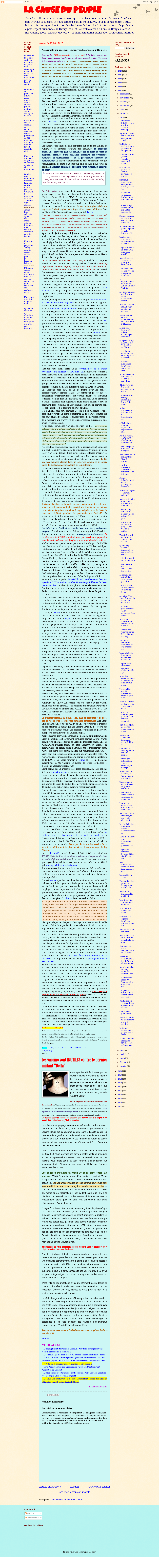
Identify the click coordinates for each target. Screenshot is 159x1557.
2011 (120, 1106)
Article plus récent (50, 1486)
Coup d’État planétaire (125, 1012)
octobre (123, 102)
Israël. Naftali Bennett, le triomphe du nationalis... (126, 774)
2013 (120, 1099)
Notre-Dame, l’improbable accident (126, 894)
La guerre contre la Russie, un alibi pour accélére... (127, 250)
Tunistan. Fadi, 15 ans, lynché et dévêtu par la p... (126, 588)
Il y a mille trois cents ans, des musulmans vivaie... (126, 136)
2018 (120, 1079)
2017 (120, 1083)
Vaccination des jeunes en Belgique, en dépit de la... (126, 884)
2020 (120, 1071)
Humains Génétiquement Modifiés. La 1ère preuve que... (127, 680)
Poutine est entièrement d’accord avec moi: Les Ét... (126, 806)
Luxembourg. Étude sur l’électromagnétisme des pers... (126, 513)
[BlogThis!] (50, 1395)
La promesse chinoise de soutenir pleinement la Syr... (126, 667)
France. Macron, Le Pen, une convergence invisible (126, 219)
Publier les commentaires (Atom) (67, 1499)
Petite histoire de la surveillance (127, 559)
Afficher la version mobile (74, 1492)
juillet (123, 113)
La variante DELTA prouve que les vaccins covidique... (126, 125)
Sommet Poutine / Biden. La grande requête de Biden (126, 159)
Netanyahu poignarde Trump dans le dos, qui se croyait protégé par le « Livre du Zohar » (29, 252)
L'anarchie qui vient (125, 876)
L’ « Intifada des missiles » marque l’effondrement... (127, 828)
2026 (120, 71)
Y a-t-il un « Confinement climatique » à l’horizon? (126, 354)
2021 (120, 91)
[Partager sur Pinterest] (58, 1395)
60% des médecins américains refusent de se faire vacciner (67, 1363)
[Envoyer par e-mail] (48, 1395)
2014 (120, 1095)
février (123, 1062)
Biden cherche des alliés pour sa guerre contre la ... (126, 785)
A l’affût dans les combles (127, 930)
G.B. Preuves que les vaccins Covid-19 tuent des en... (127, 388)
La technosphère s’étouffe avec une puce (126, 448)
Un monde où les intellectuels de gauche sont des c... (127, 377)
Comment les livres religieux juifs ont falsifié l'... (126, 949)
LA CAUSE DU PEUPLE (62, 10)
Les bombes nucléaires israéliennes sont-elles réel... (125, 366)
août (122, 110)
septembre (125, 106)
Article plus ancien (99, 1486)
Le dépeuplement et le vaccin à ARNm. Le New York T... (127, 283)
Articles (30, 1513)
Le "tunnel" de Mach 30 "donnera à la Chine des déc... (126, 982)
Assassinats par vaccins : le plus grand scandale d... (126, 261)
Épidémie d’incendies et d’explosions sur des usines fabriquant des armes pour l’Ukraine (29, 318)
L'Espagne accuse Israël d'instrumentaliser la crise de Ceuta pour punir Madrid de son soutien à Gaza (29, 280)
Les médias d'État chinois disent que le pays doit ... (126, 993)
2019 (120, 1075)
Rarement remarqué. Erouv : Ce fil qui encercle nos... (126, 644)
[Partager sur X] (53, 1395)
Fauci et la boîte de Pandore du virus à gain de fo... (126, 705)
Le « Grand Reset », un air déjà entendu (126, 902)
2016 (120, 1087)
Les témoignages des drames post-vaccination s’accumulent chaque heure (74, 1354)
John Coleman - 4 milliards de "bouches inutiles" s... (127, 458)
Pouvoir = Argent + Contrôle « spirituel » (127, 493)
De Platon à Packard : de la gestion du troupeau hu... (127, 147)
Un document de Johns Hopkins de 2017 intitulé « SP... (126, 229)
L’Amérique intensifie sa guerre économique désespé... (125, 763)
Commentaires (33, 1518)
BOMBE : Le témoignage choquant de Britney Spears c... (126, 184)
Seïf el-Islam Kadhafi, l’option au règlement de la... (126, 427)
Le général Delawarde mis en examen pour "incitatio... (126, 332)
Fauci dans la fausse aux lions (125, 910)
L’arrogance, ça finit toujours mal (29, 300)
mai (122, 1050)
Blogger (92, 1552)
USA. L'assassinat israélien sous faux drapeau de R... (126, 866)
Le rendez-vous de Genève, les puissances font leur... (126, 272)
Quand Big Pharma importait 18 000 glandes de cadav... (127, 549)
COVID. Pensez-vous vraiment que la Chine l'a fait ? (127, 1004)
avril (122, 1054)
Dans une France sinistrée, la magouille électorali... (127, 817)
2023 (120, 83)
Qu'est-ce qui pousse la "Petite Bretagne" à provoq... (125, 171)
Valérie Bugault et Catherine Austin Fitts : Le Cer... (126, 538)
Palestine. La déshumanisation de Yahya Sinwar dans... (126, 959)
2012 (120, 1102)
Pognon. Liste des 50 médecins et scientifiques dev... (126, 693)
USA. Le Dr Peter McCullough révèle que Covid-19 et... (126, 308)
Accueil (74, 1486)
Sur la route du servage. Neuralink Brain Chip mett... (126, 399)
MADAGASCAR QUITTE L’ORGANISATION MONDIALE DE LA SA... (126, 319)
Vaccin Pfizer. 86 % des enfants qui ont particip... (126, 1020)
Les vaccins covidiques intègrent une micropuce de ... (126, 197)
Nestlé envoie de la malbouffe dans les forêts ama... (126, 938)
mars (122, 1058)
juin (122, 117)
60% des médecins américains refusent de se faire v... (126, 469)
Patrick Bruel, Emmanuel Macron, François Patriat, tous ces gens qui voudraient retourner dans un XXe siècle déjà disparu (29, 189)
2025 (120, 75)
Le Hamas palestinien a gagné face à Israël (126, 1031)
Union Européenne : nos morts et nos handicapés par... (126, 413)
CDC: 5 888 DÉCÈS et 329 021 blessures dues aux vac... (127, 728)
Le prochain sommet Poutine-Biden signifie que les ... (126, 854)
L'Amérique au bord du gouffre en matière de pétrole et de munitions (29, 162)
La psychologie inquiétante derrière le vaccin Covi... (126, 656)
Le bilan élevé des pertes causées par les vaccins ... (126, 567)
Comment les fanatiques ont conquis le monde (127, 751)
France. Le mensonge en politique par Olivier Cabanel (126, 716)
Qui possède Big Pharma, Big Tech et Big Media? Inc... (126, 343)
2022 (120, 87)
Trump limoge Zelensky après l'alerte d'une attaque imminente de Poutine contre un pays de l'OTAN (28, 223)
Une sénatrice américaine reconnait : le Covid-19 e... (126, 622)
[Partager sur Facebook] (55, 1395)
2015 (120, 1091)
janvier (123, 1066)
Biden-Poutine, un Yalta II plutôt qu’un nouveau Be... (126, 439)
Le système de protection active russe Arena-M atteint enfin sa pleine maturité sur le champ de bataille (29, 102)
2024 (120, 79)
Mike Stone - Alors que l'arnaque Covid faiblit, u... (126, 739)
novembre (125, 98)
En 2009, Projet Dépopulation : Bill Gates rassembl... (126, 208)
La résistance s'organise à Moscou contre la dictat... (126, 240)
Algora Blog (48, 1050)
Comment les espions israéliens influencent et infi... (126, 921)
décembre (124, 94)
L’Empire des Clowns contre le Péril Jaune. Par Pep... (126, 633)
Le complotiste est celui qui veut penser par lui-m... (126, 578)
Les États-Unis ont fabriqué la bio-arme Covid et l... (127, 599)
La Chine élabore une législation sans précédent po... (127, 841)
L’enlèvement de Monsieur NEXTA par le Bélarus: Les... (126, 1042)
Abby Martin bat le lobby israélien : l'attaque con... (127, 970)
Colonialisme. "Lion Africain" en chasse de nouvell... (126, 796)
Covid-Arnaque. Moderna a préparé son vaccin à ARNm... (126, 526)
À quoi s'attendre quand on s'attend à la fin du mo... (127, 502)
